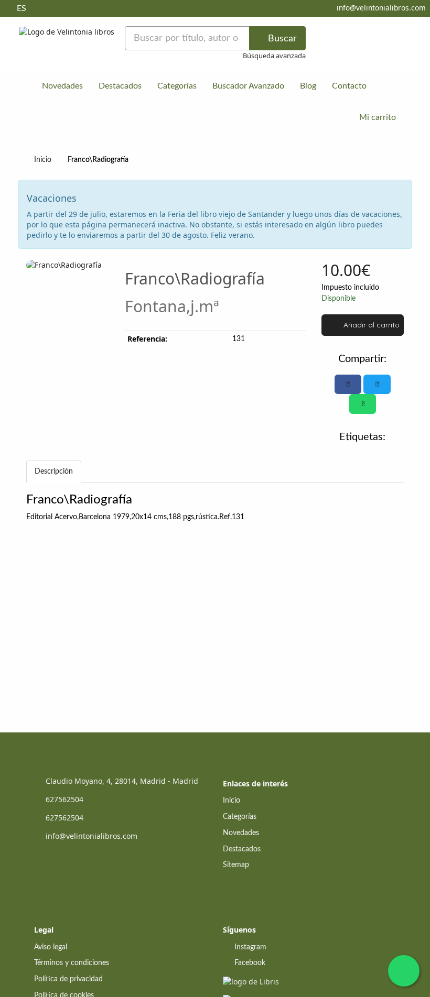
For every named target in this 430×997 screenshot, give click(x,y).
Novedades (62, 86)
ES (21, 8)
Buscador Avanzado (248, 86)
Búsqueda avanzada (274, 55)
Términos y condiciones (71, 963)
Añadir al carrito (370, 325)
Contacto (349, 86)
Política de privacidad (68, 979)
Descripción (54, 471)
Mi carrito (376, 117)
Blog (308, 86)
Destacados (120, 86)
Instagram (249, 947)
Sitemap (236, 865)
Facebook (248, 963)
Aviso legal (50, 947)
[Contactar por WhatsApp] (404, 971)
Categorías (177, 86)
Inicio (42, 159)
